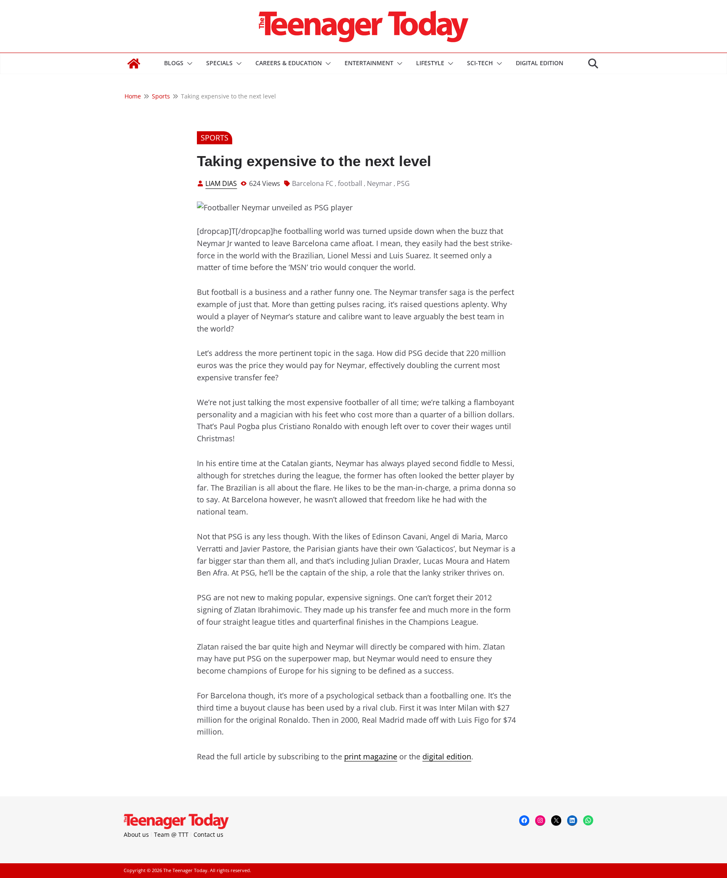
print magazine (370, 756)
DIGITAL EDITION (539, 63)
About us (136, 834)
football (350, 183)
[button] (188, 63)
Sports (214, 138)
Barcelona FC (312, 183)
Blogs (173, 63)
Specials (219, 63)
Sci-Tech (480, 63)
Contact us (208, 834)
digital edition (446, 756)
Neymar (379, 183)
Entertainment (369, 63)
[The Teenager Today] (134, 63)
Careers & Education (288, 63)
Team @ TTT (171, 834)
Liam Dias (221, 183)
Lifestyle (430, 63)
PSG (403, 183)
